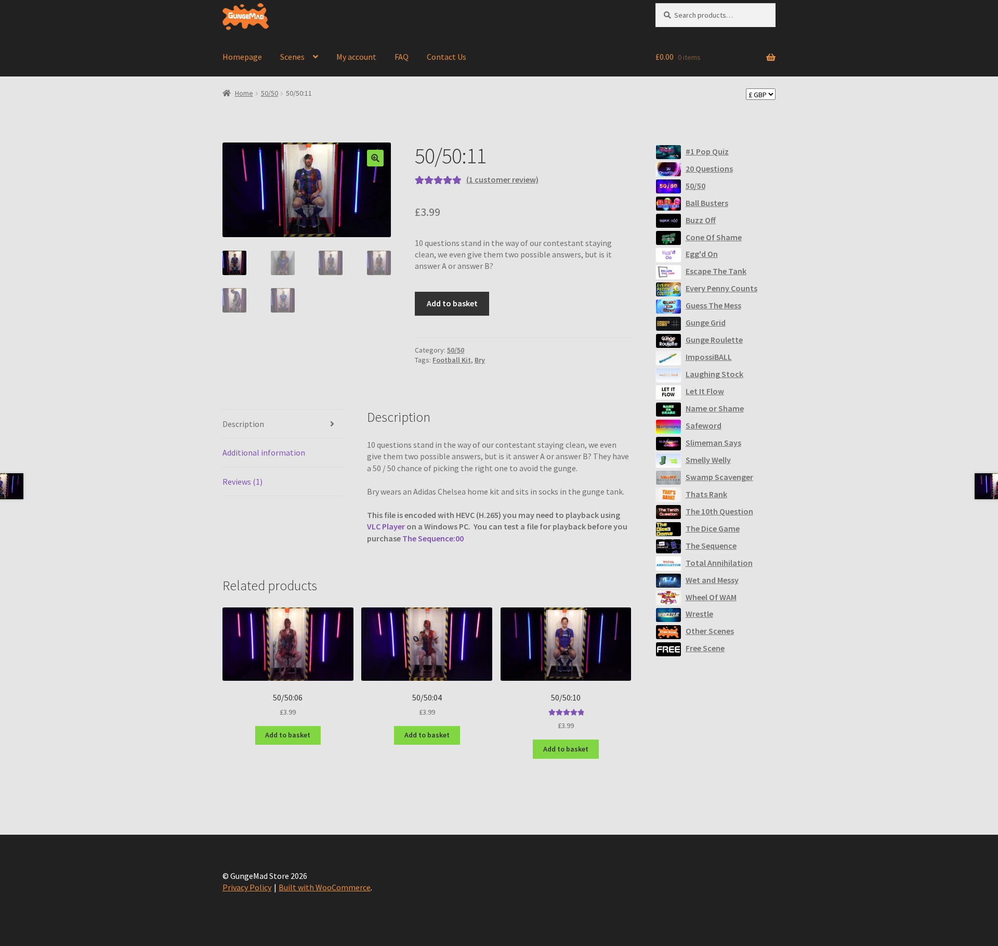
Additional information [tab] (263, 452)
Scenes (292, 56)
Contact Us (446, 56)
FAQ (402, 56)
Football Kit (451, 360)
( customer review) (502, 179)
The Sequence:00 (433, 538)
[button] (375, 158)
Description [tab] (243, 424)
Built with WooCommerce (325, 887)
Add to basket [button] (287, 735)
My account (356, 56)
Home (244, 93)
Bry (480, 360)
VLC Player (386, 526)
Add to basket (452, 303)
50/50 (269, 93)
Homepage (242, 56)
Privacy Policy (246, 887)
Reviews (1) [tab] (242, 481)
